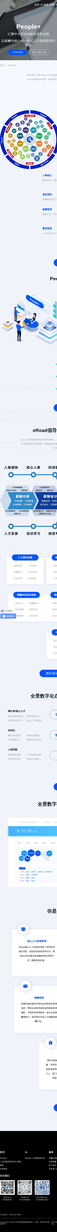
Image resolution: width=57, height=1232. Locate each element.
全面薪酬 (52, 1162)
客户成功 (52, 1165)
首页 (2, 65)
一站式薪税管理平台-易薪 (10, 1162)
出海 (52, 4)
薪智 (2, 1165)
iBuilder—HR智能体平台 (35, 1158)
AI (42, 4)
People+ (12, 65)
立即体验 (18, 52)
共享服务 (3, 1169)
